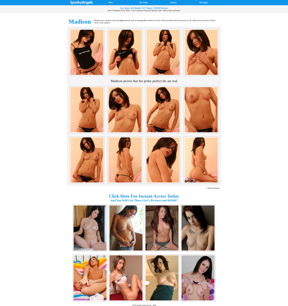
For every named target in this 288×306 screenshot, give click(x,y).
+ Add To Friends (212, 188)
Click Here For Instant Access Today (144, 196)
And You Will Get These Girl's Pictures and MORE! (144, 200)
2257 (154, 305)
